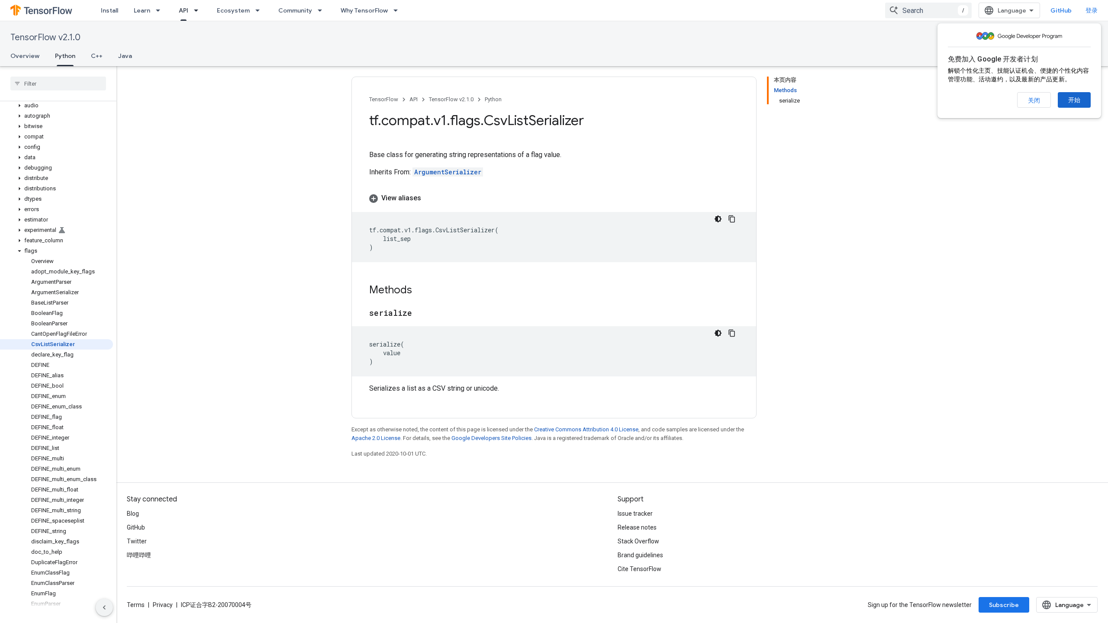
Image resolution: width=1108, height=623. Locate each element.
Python (65, 56)
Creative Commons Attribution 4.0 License (586, 429)
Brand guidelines (640, 555)
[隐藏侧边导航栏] (104, 607)
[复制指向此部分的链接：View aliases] (429, 198)
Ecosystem (233, 10)
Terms (136, 604)
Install (109, 10)
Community (295, 10)
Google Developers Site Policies (491, 438)
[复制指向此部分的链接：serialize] (420, 313)
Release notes (637, 527)
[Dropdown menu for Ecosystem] (260, 10)
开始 (1074, 100)
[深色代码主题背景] (718, 219)
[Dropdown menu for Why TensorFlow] (398, 10)
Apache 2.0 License (375, 438)
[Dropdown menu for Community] (322, 10)
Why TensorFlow (364, 10)
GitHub (1061, 10)
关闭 (1034, 100)
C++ (97, 56)
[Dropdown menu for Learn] (160, 10)
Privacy (163, 604)
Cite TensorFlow (639, 568)
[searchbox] (58, 83)
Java (125, 56)
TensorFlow (383, 99)
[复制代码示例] (732, 219)
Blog (133, 513)
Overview (24, 56)
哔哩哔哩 (139, 555)
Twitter (137, 541)
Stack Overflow (638, 541)
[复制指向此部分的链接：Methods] (420, 291)
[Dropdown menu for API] (198, 10)
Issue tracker (635, 513)
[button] (56, 105)
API (183, 10)
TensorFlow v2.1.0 (45, 37)
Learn (142, 10)
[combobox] (928, 10)
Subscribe (1004, 605)
